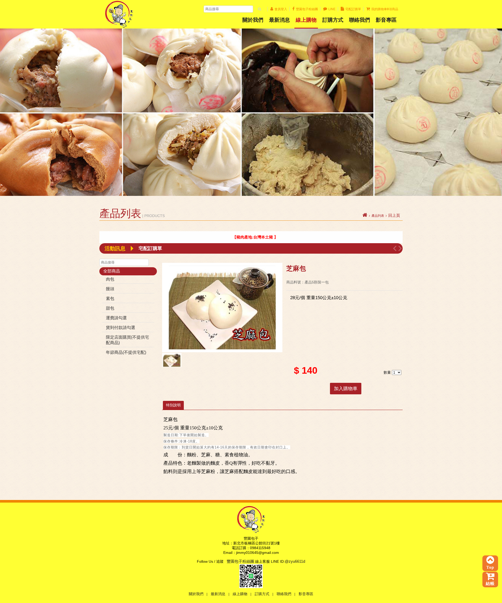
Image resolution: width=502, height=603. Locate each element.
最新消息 (279, 20)
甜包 (110, 308)
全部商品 (111, 271)
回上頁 (394, 215)
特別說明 (173, 405)
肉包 (110, 279)
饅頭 (110, 289)
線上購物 (306, 20)
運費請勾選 (116, 318)
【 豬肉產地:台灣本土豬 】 (225, 237)
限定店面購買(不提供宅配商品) (127, 340)
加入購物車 (345, 388)
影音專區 (306, 594)
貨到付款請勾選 (120, 327)
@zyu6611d (295, 561)
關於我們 (252, 20)
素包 (110, 298)
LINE (331, 9)
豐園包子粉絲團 (307, 9)
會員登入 (281, 9)
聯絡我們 (359, 20)
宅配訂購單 (353, 9)
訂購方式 (332, 20)
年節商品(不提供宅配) (126, 352)
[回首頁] (364, 215)
